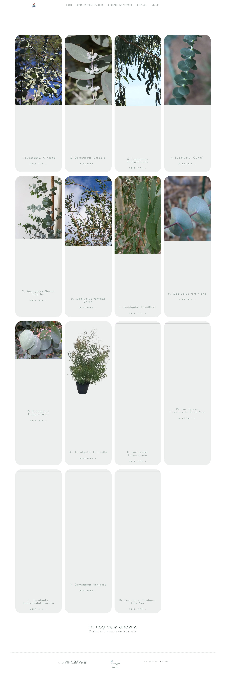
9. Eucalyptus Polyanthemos (38, 413)
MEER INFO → (38, 164)
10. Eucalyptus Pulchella (88, 451)
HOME (69, 5)
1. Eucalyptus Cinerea (39, 157)
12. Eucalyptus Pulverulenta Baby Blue (187, 410)
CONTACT (142, 5)
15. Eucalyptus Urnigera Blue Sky (138, 601)
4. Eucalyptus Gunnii (187, 157)
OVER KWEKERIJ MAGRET (90, 5)
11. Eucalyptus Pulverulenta (138, 453)
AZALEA (156, 5)
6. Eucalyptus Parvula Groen (88, 300)
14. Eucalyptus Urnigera (88, 584)
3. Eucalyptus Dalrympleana (138, 160)
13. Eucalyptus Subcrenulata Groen (38, 601)
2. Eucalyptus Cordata (88, 157)
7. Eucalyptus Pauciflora (138, 306)
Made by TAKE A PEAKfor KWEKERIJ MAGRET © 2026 (72, 662)
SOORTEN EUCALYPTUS (120, 5)
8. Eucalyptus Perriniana (187, 293)
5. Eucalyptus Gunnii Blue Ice (38, 293)
